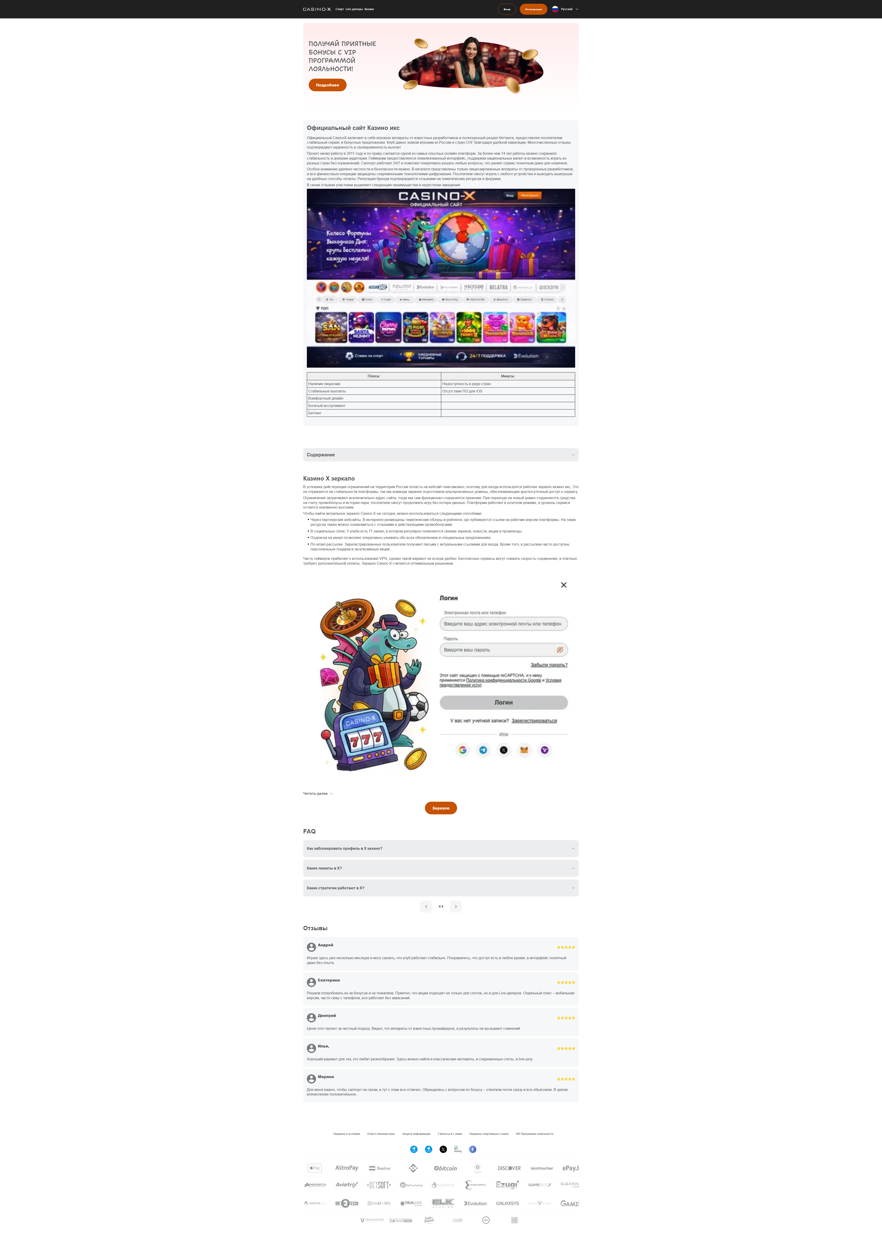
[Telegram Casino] (428, 1149)
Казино (369, 9)
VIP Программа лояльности (534, 1134)
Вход (507, 9)
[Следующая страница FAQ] (456, 906)
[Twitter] (443, 1149)
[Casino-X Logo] (317, 9)
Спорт (340, 9)
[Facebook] (472, 1149)
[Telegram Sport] (413, 1149)
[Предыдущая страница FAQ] (426, 906)
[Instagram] (458, 1149)
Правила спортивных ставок (489, 1134)
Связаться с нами (450, 1134)
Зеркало (441, 808)
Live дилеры (354, 9)
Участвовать (329, 80)
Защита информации (416, 1134)
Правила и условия (347, 1134)
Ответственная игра (381, 1134)
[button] (565, 9)
